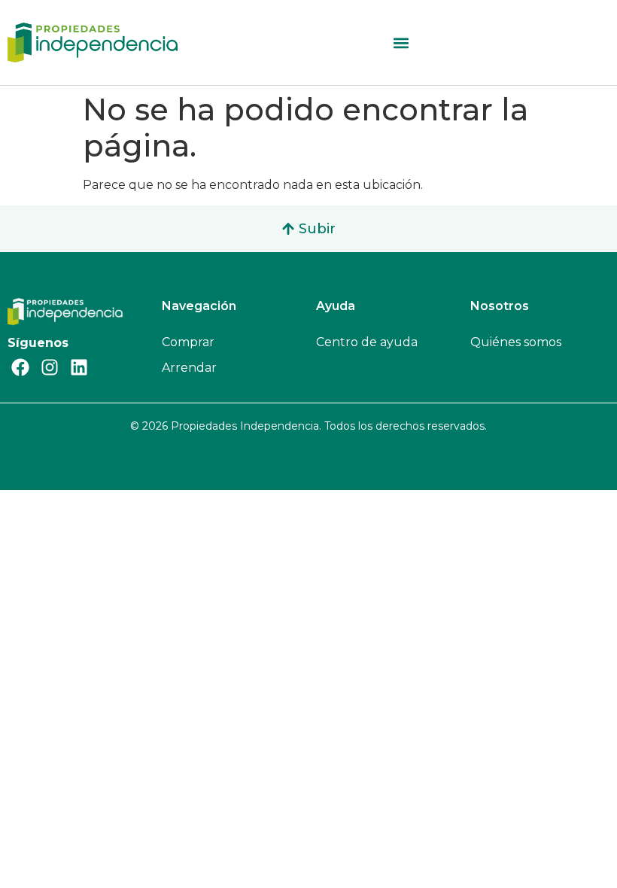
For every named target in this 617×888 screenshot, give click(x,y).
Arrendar (189, 367)
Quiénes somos (515, 342)
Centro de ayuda (367, 342)
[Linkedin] (79, 367)
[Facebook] (20, 367)
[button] (401, 42)
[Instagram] (49, 367)
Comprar (188, 342)
